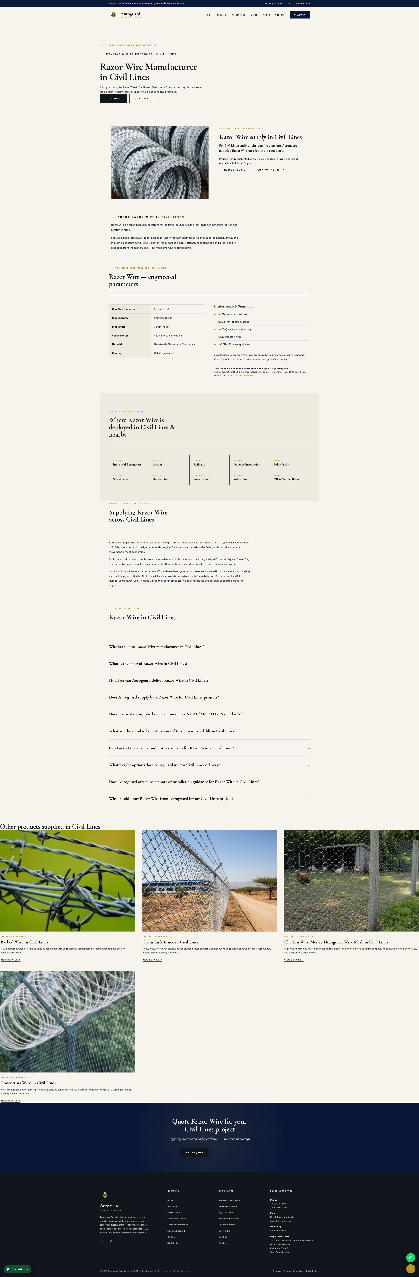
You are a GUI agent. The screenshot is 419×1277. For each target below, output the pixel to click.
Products (221, 14)
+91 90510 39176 (302, 3)
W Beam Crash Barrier (230, 1200)
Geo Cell (223, 1236)
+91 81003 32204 (278, 1207)
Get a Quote (113, 98)
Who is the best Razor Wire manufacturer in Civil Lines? (156, 646)
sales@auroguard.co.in (281, 1221)
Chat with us (16, 1269)
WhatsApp (300, 14)
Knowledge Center (176, 1218)
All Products (173, 1206)
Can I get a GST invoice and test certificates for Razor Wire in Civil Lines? (171, 747)
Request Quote (235, 169)
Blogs (254, 14)
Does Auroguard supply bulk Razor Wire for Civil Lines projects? (164, 697)
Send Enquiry (194, 1152)
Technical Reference (177, 1224)
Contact (279, 14)
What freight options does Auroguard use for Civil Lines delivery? (164, 764)
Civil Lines (133, 45)
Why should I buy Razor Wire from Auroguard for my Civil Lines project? (171, 798)
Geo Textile (224, 1230)
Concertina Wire (227, 1224)
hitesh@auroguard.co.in (277, 3)
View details (9, 960)
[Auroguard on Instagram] (111, 1241)
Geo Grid (223, 1242)
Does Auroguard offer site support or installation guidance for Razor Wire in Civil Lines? (184, 781)
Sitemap (277, 1271)
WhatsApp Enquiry (271, 169)
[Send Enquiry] (410, 1268)
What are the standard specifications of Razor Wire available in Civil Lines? (172, 730)
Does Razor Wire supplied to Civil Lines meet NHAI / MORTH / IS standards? (175, 714)
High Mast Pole (226, 1212)
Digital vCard (173, 1242)
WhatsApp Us (225, 1152)
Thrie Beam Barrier (228, 1206)
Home (207, 14)
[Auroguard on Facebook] (103, 1241)
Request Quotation (293, 1271)
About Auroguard (176, 1230)
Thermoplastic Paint (229, 1218)
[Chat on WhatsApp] (410, 1257)
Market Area (239, 14)
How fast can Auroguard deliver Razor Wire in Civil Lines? (158, 680)
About (266, 14)
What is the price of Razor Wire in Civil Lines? (148, 663)
